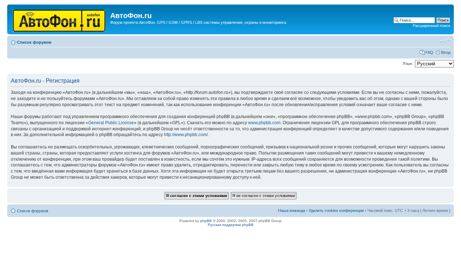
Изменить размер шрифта (445, 41)
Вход (445, 52)
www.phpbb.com (264, 122)
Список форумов (34, 42)
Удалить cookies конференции (336, 210)
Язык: (408, 63)
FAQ (429, 52)
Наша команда (291, 210)
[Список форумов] (59, 19)
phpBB (206, 221)
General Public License (111, 122)
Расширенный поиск (431, 25)
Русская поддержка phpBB (231, 225)
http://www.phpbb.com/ (186, 134)
